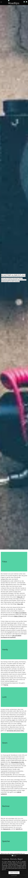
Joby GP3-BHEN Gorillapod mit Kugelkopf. (11, 636)
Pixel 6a (6, 685)
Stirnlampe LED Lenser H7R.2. (15, 730)
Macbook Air (6, 829)
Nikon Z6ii (20, 604)
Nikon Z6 (19, 597)
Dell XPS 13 (19, 829)
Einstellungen (14, 875)
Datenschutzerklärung (13, 864)
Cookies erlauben (14, 872)
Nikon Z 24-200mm (20, 612)
